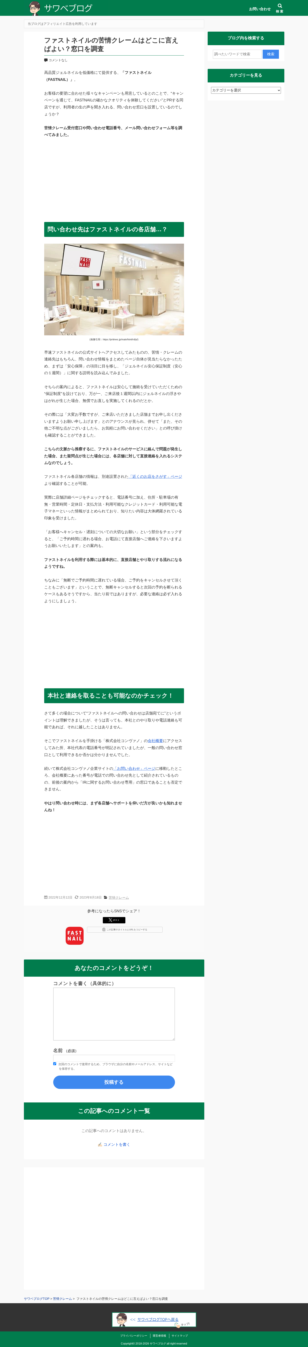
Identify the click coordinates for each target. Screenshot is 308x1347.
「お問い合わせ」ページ (134, 768)
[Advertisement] (114, 177)
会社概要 (155, 741)
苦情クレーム (119, 897)
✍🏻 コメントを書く (114, 1144)
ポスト (116, 920)
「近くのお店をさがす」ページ (155, 476)
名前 (65, 1050)
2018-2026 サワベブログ (151, 1343)
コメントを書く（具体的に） (84, 983)
